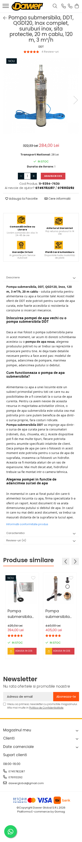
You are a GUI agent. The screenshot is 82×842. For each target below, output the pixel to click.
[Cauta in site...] (55, 6)
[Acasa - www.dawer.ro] (27, 6)
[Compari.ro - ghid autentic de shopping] (41, 832)
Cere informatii (59, 199)
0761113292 (15, 777)
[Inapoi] (3, 18)
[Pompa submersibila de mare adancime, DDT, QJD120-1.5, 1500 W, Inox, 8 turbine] (22, 589)
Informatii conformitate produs (27, 524)
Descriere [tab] (13, 277)
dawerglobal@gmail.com (26, 783)
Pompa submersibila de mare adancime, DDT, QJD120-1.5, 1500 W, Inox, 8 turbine (21, 613)
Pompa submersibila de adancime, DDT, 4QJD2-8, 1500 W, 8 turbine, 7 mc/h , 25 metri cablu (59, 613)
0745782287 (16, 771)
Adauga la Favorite (23, 199)
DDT (41, 47)
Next (75, 100)
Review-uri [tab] (16, 540)
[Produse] (5, 6)
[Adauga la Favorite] (33, 578)
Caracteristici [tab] (15, 533)
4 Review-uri (50, 52)
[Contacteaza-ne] (63, 6)
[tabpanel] (41, 96)
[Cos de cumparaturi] (76, 6)
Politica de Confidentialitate (46, 707)
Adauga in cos (53, 176)
